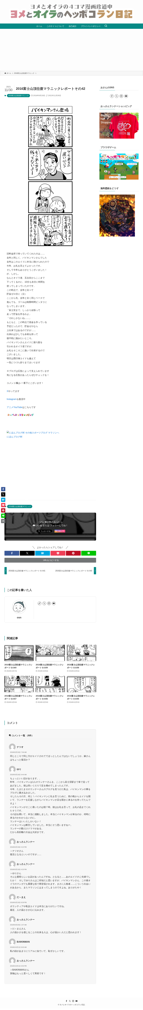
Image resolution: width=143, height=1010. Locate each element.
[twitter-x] (44, 603)
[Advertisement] (71, 49)
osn (19, 617)
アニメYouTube (14, 407)
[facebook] (112, 96)
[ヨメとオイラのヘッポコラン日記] (71, 11)
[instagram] (49, 603)
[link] (39, 603)
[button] (11, 553)
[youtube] (54, 603)
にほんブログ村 (14, 437)
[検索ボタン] (106, 26)
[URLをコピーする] (3, 521)
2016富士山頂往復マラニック (18, 95)
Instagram (11, 399)
